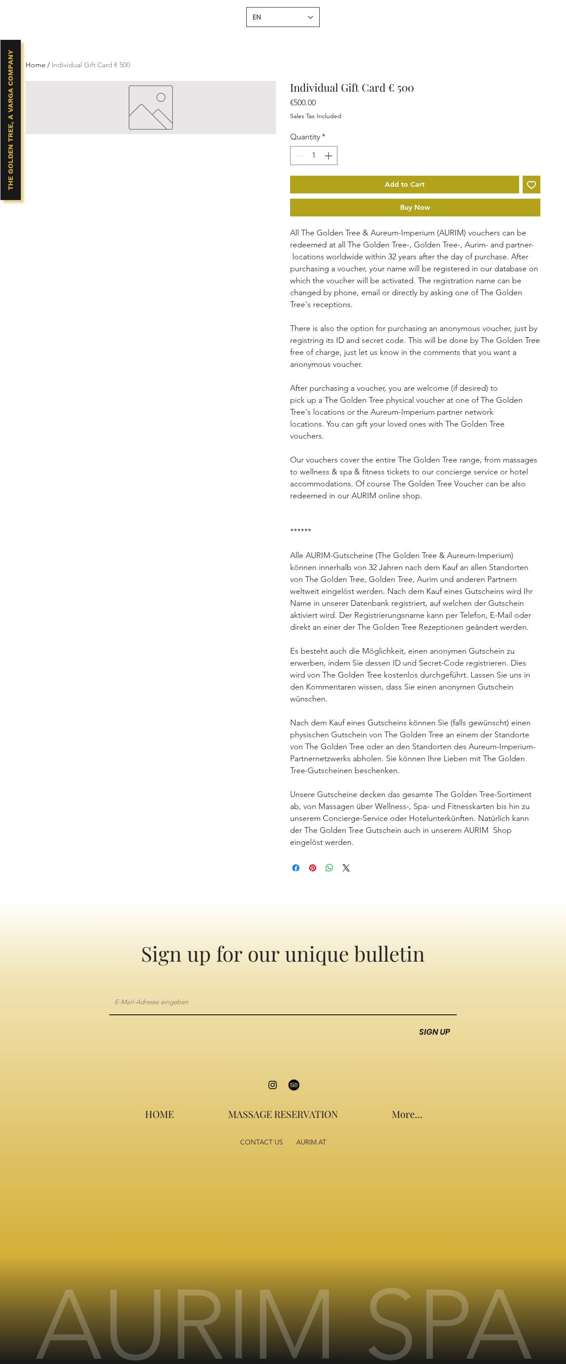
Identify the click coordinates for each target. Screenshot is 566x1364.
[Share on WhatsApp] (329, 868)
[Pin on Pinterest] (312, 868)
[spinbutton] (313, 155)
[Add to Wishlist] (531, 184)
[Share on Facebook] (296, 868)
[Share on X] (346, 868)
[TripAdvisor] (293, 1084)
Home (36, 65)
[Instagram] (272, 1084)
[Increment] (329, 155)
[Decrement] (298, 155)
